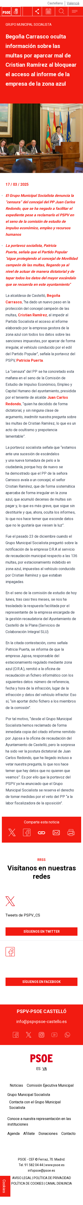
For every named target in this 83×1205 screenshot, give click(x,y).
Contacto (68, 1133)
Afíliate (29, 1133)
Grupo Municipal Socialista (29, 24)
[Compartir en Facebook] (26, 832)
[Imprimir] (71, 832)
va (44, 1069)
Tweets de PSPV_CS (23, 915)
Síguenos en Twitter (42, 931)
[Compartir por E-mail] (56, 832)
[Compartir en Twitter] (12, 832)
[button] (41, 832)
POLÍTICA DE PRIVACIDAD (52, 1178)
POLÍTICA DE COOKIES (27, 1183)
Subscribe (64, 1194)
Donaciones (48, 1133)
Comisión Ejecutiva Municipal (50, 1085)
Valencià (73, 3)
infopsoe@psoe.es (41, 1170)
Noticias (16, 1085)
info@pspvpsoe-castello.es (41, 1021)
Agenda (13, 1133)
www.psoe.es (55, 1165)
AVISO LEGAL (22, 1178)
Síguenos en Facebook (41, 982)
